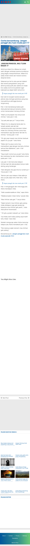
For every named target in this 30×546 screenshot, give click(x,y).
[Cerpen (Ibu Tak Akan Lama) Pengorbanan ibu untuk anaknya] (8, 486)
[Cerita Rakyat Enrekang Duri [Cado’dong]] (22, 486)
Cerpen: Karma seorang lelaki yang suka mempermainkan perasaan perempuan (7, 468)
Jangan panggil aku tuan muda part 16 (14, 93)
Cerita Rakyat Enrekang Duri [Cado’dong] (21, 491)
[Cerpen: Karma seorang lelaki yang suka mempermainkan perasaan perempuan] (8, 462)
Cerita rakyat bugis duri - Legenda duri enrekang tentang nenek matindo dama (22, 480)
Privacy (18, 535)
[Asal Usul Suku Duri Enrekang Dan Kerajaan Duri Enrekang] (8, 450)
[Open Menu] (25, 2)
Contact (10, 535)
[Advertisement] (15, 19)
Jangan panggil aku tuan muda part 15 (14, 183)
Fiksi (17, 542)
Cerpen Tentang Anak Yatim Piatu (21, 444)
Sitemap (24, 535)
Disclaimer (15, 538)
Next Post (6, 398)
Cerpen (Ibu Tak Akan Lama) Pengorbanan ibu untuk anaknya (7, 492)
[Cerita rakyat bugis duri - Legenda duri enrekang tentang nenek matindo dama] (22, 474)
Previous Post (23, 398)
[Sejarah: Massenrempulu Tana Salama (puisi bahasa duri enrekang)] (8, 474)
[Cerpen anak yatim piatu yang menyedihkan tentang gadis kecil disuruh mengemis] (22, 450)
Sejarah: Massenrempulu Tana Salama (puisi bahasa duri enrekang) (7, 480)
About (4, 535)
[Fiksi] (7, 2)
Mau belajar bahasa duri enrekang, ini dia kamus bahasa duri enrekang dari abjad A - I (8, 445)
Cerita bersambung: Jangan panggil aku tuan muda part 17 (15, 42)
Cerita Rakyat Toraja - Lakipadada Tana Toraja (21, 467)
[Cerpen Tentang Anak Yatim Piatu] (22, 438)
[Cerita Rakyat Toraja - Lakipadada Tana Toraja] (22, 462)
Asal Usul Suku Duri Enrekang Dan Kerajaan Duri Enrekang (7, 456)
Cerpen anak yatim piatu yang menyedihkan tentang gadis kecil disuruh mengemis (21, 456)
